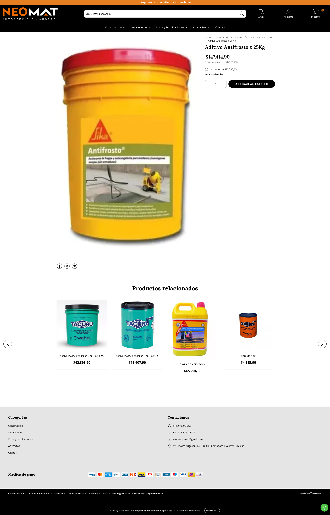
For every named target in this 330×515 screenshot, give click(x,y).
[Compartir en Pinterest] (74, 267)
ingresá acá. (124, 493)
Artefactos (200, 27)
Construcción (221, 37)
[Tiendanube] (311, 493)
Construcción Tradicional (246, 37)
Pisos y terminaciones (170, 27)
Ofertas (220, 27)
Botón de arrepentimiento (148, 493)
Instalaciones (139, 27)
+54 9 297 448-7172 (184, 432)
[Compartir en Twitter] (67, 267)
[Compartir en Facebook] (60, 267)
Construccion (114, 27)
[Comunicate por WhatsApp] (324, 508)
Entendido (212, 510)
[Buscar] (242, 14)
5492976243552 (182, 425)
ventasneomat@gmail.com (188, 439)
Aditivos (268, 37)
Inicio (208, 37)
